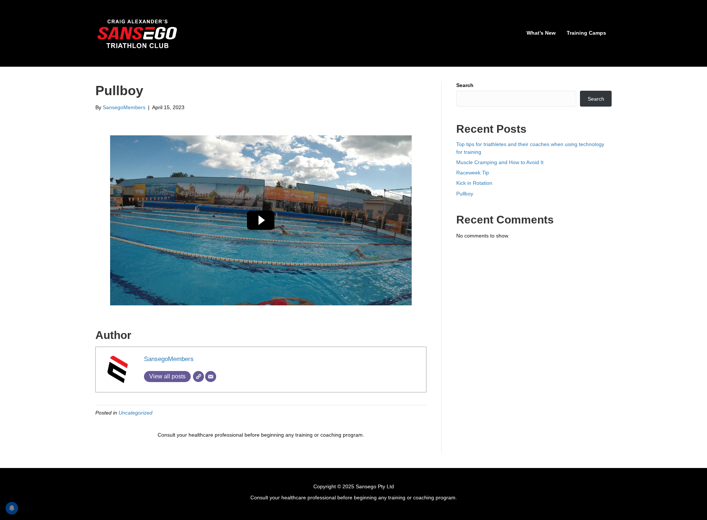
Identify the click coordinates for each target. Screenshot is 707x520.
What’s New (541, 33)
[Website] (198, 376)
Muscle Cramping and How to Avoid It (500, 162)
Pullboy (464, 194)
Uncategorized (135, 413)
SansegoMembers (169, 359)
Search (465, 85)
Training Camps (586, 33)
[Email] (210, 376)
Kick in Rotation (474, 183)
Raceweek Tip (472, 173)
